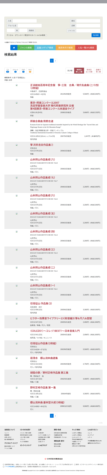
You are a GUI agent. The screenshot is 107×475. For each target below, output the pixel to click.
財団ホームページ (78, 1)
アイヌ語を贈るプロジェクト (94, 441)
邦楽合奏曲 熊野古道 (41, 121)
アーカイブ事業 (8, 448)
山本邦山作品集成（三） (42, 249)
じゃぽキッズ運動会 (77, 433)
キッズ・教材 (76, 429)
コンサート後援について (44, 435)
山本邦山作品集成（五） (42, 213)
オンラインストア (25, 445)
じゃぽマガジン (93, 429)
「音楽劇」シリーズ (76, 441)
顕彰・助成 (57, 429)
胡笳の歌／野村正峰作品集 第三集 (49, 372)
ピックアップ (91, 435)
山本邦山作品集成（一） (42, 285)
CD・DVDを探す (25, 429)
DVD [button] (23, 70)
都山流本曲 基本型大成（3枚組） (47, 402)
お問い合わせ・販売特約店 (78, 446)
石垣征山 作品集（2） (41, 303)
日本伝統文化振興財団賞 (60, 433)
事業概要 (86, 1)
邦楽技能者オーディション (60, 437)
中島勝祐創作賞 (58, 435)
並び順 (69, 70)
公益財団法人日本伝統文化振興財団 (15, 1)
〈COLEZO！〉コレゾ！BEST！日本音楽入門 (55, 330)
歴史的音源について (9, 446)
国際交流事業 (41, 439)
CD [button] (8, 70)
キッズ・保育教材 (24, 441)
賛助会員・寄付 (59, 441)
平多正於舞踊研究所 (77, 439)
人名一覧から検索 (86, 47)
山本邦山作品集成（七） (42, 177)
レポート (90, 437)
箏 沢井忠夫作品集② (41, 144)
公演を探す (41, 433)
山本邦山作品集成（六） (42, 195)
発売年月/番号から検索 (26, 435)
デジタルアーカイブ (10, 443)
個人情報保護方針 (9, 439)
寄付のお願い (57, 446)
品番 (98, 70)
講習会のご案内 (76, 444)
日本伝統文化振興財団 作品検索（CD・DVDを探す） (53, 12)
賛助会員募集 (57, 444)
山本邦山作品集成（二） (42, 267)
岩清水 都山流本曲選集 (44, 358)
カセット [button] (15, 70)
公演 (39, 429)
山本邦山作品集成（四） (42, 231)
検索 (97, 35)
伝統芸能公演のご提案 (44, 437)
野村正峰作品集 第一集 (43, 387)
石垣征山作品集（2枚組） (43, 343)
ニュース (6, 433)
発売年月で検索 (65, 47)
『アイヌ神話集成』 (10, 467)
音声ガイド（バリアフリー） (94, 443)
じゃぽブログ (42, 445)
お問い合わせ (97, 1)
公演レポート (41, 441)
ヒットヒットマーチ (76, 437)
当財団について (9, 429)
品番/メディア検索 (45, 47)
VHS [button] (30, 70)
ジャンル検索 (26, 47)
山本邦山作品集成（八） (42, 159)
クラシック (22, 439)
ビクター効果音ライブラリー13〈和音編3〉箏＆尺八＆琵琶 (61, 318)
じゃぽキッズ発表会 (77, 435)
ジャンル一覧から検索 (25, 433)
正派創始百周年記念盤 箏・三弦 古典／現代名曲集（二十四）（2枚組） (64, 86)
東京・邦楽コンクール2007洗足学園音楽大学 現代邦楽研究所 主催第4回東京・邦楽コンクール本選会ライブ (52, 105)
